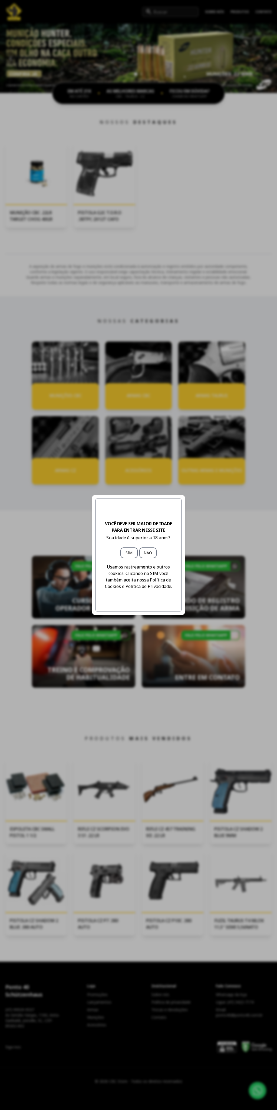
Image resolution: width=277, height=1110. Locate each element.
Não (148, 552)
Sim (129, 552)
